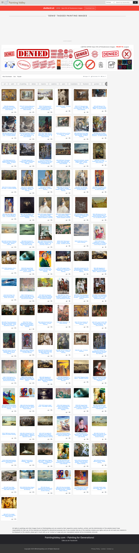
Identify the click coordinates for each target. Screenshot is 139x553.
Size (14, 76)
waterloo (54, 84)
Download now (90, 8)
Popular (19, 76)
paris (63, 84)
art (5, 84)
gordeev (96, 84)
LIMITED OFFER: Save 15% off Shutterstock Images (98, 47)
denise (34, 84)
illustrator (86, 84)
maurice (43, 84)
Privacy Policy (95, 549)
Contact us (110, 549)
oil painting (22, 84)
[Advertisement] (67, 30)
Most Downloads (7, 76)
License (103, 549)
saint (12, 84)
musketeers (74, 84)
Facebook (73, 540)
